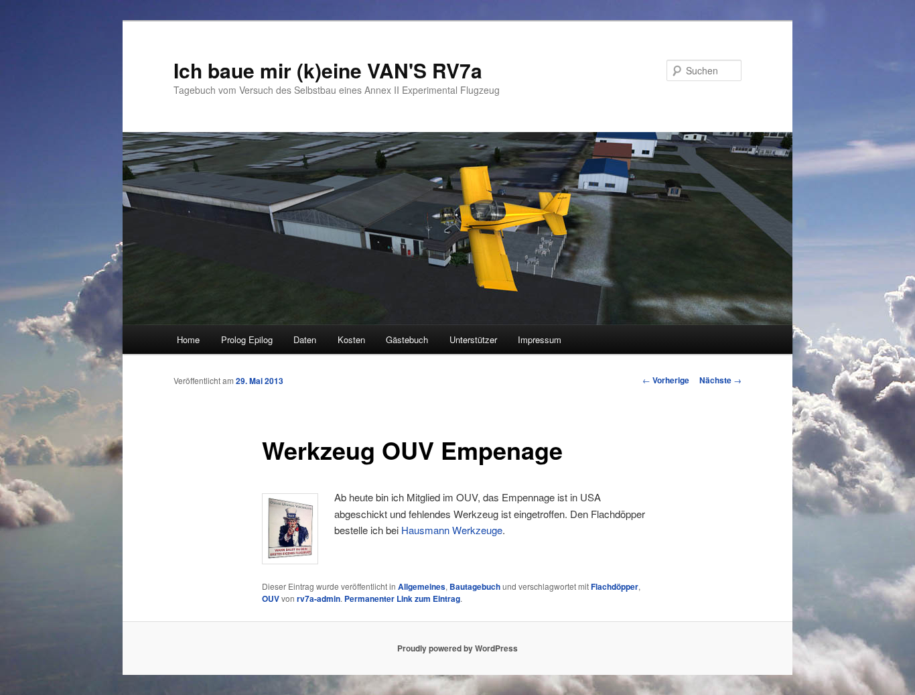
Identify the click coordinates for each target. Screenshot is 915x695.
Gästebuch (407, 339)
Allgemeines (421, 586)
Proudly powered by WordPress (457, 648)
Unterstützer (473, 339)
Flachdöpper (614, 586)
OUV (270, 598)
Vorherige (665, 380)
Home (188, 339)
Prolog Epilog (247, 339)
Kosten (351, 339)
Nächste (720, 380)
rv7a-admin (318, 598)
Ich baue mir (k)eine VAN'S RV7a (327, 70)
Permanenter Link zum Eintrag (402, 598)
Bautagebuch (474, 586)
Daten (304, 339)
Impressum (539, 339)
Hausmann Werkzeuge (451, 530)
